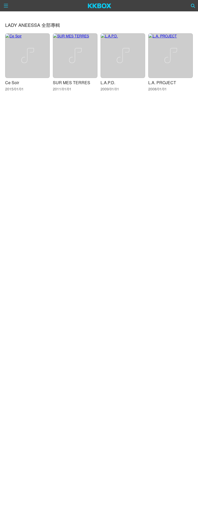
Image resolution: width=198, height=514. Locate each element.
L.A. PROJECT (162, 82)
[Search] (193, 6)
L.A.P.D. (108, 82)
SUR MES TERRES (71, 82)
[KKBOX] (99, 5)
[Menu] (6, 6)
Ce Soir (12, 82)
